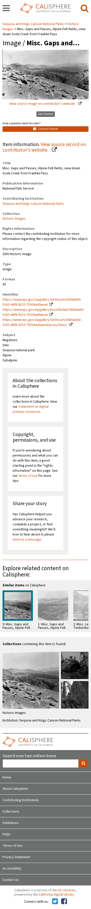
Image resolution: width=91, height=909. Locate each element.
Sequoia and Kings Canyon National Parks (34, 24)
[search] (84, 9)
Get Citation (45, 114)
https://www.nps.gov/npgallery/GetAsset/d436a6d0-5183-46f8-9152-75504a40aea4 (42, 302)
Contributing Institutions (21, 800)
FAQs (6, 834)
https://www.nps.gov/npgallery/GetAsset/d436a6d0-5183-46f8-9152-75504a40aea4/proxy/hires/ (42, 322)
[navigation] (6, 9)
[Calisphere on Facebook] (64, 901)
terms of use (27, 475)
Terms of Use (12, 845)
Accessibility (12, 868)
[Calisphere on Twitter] (55, 901)
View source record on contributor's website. (44, 147)
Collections (11, 811)
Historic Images (14, 218)
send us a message (27, 539)
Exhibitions (11, 822)
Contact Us (11, 879)
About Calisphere (15, 788)
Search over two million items (29, 756)
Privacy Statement (16, 857)
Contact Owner (48, 129)
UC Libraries (67, 890)
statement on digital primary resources (31, 409)
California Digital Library (56, 894)
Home (7, 777)
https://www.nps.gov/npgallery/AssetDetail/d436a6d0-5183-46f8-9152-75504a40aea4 (43, 312)
